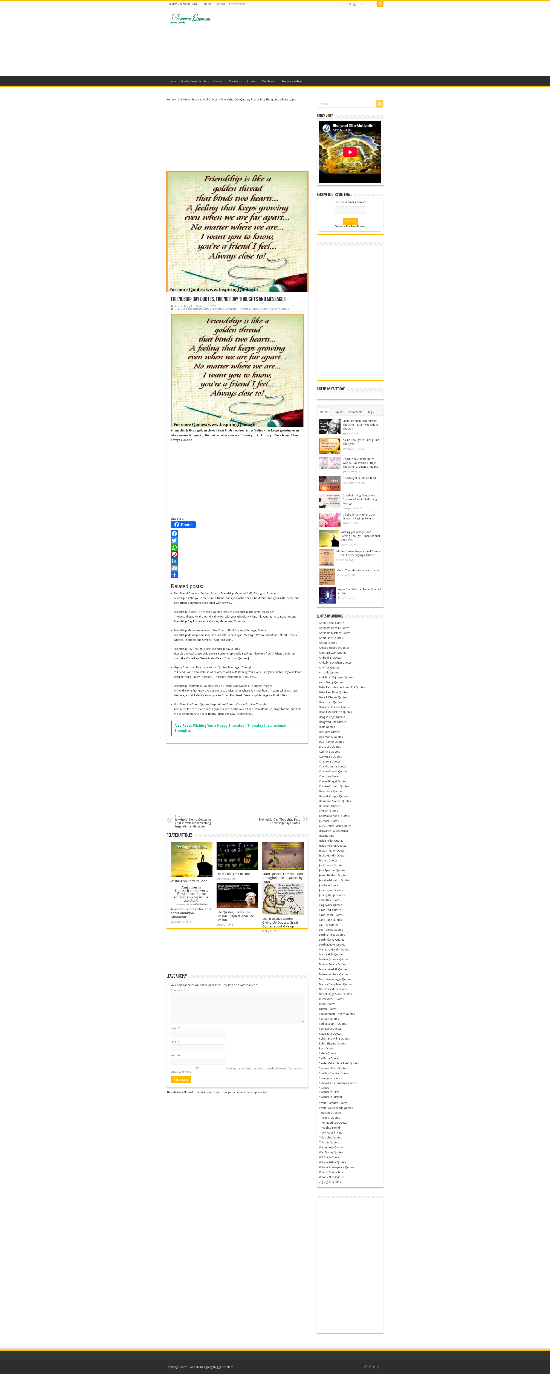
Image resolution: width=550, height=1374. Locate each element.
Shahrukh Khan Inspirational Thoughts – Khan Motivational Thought (361, 424)
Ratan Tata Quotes (330, 1033)
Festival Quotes (328, 811)
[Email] (237, 568)
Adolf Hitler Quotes (331, 637)
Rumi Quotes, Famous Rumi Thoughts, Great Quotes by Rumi (282, 878)
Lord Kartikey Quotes (332, 934)
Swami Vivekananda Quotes (336, 1107)
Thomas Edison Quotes (333, 1122)
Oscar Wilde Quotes (331, 999)
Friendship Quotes (249, 309)
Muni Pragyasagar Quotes (335, 979)
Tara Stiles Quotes (330, 1112)
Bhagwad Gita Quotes (332, 722)
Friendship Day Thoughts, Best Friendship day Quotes (207, 648)
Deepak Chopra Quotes (333, 796)
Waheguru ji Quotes (331, 1147)
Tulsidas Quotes (329, 1142)
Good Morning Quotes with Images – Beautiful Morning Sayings (360, 499)
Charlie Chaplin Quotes (333, 771)
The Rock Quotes (329, 1117)
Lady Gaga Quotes (330, 919)
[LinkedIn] (237, 561)
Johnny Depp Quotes (332, 895)
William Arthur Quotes (332, 1162)
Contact (220, 3)
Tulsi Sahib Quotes (330, 1137)
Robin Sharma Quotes (332, 1043)
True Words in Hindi (331, 1132)
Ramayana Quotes (330, 1028)
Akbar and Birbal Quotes (334, 647)
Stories (250, 81)
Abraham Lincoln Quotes (334, 628)
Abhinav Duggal (183, 306)
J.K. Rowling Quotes (331, 865)
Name (175, 1028)
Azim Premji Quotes (331, 682)
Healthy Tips (326, 835)
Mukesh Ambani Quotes (333, 974)
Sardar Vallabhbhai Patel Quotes (339, 1063)
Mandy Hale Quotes (331, 954)
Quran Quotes (327, 1008)
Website (176, 1055)
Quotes (217, 81)
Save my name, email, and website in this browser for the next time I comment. (236, 1070)
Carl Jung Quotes (329, 751)
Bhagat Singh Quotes (332, 717)
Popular (339, 412)
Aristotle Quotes (329, 672)
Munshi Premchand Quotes (335, 984)
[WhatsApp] (237, 547)
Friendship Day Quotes (225, 309)
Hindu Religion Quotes (332, 845)
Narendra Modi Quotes (333, 989)
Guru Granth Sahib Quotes (335, 825)
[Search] (380, 4)
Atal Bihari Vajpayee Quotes (336, 677)
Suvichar (234, 81)
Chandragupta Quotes (333, 766)
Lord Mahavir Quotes (332, 944)
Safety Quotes (327, 1053)
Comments (355, 412)
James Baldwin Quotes (333, 875)
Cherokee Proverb (330, 776)
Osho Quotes (327, 1004)
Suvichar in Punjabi (330, 1096)
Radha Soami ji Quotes (333, 1023)
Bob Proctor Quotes (331, 741)
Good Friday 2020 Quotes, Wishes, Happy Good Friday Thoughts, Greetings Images (360, 462)
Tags (371, 412)
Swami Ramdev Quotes (333, 1102)
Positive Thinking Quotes (275, 309)
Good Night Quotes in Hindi (359, 478)
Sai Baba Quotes (329, 1058)
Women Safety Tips (331, 1172)
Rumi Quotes (327, 1048)
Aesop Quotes (328, 642)
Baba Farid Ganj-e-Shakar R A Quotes (342, 687)
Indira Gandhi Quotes (332, 855)
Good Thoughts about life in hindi (358, 570)
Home (207, 3)
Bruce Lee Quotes (330, 746)
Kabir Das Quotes (330, 900)
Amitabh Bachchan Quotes (335, 662)
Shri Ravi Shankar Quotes (334, 1073)
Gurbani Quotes (329, 821)
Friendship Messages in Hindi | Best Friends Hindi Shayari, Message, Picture (220, 630)
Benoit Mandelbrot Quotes (335, 712)
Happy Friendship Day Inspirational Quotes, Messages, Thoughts (214, 667)
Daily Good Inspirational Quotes (197, 99)
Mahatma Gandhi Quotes (334, 949)
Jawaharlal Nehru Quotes (334, 880)
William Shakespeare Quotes (336, 1167)
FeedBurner (358, 226)
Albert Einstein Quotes (332, 652)
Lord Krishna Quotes (331, 939)
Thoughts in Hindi (330, 1127)
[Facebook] (346, 4)
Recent (324, 412)
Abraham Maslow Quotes (334, 633)
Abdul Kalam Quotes (331, 623)
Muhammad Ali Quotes (333, 969)
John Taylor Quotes (331, 890)
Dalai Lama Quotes (330, 791)
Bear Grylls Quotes (330, 702)
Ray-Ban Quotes (329, 1018)
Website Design (199, 1367)
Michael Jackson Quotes (333, 959)
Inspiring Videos (292, 81)
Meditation (268, 81)
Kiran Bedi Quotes (330, 910)
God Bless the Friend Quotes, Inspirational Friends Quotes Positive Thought (220, 704)
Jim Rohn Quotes (329, 885)
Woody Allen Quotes (331, 1177)
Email (175, 1041)
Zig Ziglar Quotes (330, 1182)
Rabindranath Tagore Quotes (337, 1013)
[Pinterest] (237, 554)
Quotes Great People (193, 81)
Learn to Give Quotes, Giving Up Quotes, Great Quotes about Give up (280, 922)
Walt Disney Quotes (331, 1152)
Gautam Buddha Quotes (334, 816)
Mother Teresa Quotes (333, 964)
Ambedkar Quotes (330, 657)
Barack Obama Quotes (333, 697)
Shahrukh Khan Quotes (333, 1068)
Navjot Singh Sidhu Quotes (335, 994)
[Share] (237, 574)
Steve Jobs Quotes (330, 1078)
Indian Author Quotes (332, 850)
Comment (178, 990)
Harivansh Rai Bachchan (333, 830)
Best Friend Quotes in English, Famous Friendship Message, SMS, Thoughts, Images (225, 593)
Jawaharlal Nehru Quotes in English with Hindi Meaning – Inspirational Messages (194, 821)
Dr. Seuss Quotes (329, 806)
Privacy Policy (237, 3)
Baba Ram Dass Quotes (333, 692)
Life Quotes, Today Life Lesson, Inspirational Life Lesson (235, 916)
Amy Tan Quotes (329, 667)
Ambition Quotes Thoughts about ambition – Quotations (191, 913)
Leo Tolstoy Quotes (331, 929)
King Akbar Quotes (330, 905)
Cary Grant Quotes (330, 756)
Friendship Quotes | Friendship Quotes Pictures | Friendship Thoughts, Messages (224, 611)
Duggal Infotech (223, 1367)
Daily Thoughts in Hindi (234, 874)
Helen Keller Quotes (331, 840)
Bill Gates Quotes (329, 731)
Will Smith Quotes (330, 1157)
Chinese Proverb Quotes (334, 786)
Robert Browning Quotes (334, 1038)
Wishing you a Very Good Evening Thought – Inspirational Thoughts (360, 535)
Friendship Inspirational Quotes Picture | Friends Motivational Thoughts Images (223, 685)
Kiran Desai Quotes (330, 915)
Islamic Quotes (328, 860)
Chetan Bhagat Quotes (333, 781)
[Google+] (342, 4)
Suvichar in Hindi (329, 1092)
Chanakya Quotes (330, 761)
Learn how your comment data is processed (241, 1092)
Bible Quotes (327, 727)
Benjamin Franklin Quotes (334, 707)
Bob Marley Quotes (331, 736)
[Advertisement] (302, 42)
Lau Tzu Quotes (328, 924)
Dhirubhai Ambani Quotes (335, 801)
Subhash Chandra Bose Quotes (338, 1083)
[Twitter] (350, 4)
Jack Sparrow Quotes (332, 870)
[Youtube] (354, 4)
